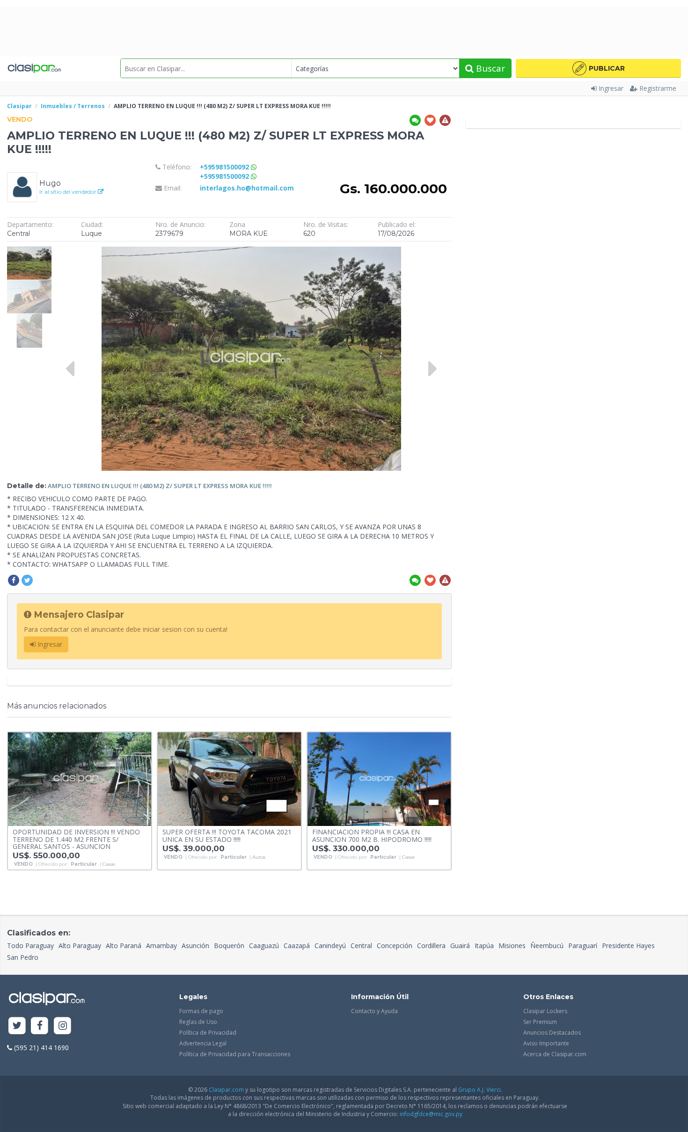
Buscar (489, 68)
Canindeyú (330, 945)
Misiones (512, 945)
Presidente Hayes (628, 945)
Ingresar (611, 88)
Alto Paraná (123, 945)
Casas (108, 864)
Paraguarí (582, 945)
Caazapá (297, 945)
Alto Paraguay (80, 945)
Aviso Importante (546, 1043)
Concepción (394, 945)
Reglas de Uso (198, 1022)
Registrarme (657, 88)
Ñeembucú (547, 945)
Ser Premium (540, 1022)
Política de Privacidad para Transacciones (234, 1054)
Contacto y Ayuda (374, 1011)
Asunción (195, 945)
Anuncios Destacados (552, 1033)
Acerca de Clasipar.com (554, 1054)
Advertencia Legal (203, 1043)
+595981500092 (225, 166)
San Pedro (22, 957)
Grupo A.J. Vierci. (480, 1090)
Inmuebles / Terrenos (73, 106)
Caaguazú (264, 945)
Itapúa (484, 945)
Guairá (460, 945)
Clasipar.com (226, 1090)
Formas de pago (201, 1011)
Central (361, 945)
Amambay (161, 945)
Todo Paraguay (30, 945)
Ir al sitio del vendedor (68, 191)
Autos (258, 857)
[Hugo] (22, 186)
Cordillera (431, 945)
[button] (598, 68)
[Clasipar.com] (34, 68)
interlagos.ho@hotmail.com (247, 187)
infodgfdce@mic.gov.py (431, 1114)
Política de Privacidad (207, 1033)
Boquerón (229, 945)
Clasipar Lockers (545, 1011)
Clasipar (19, 106)
